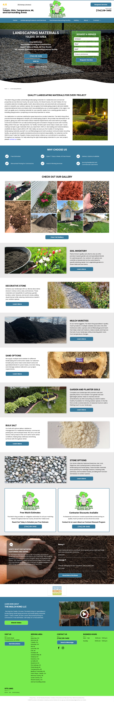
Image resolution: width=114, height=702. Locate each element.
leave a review (43, 562)
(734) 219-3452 (103, 10)
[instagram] (63, 648)
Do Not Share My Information (43, 697)
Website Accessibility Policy (78, 697)
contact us (12, 139)
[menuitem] (15, 20)
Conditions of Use (55, 697)
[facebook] (58, 648)
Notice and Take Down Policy (65, 697)
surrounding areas (39, 682)
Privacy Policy (33, 697)
